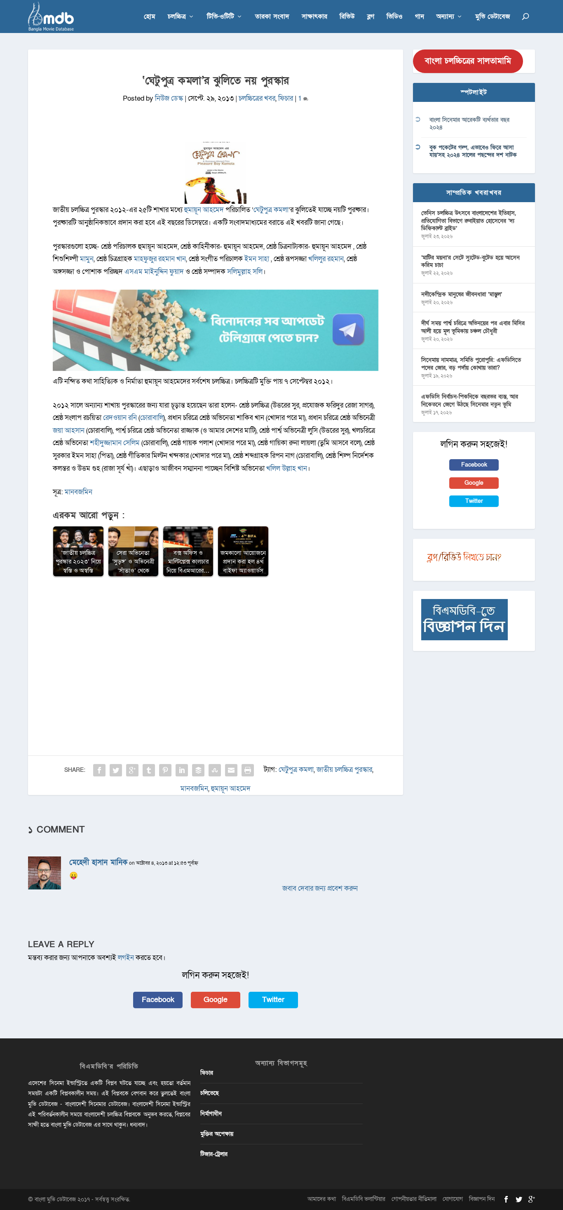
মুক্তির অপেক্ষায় (216, 1134)
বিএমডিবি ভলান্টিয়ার (363, 1199)
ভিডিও (395, 17)
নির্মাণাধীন (211, 1114)
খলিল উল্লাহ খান (286, 468)
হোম (149, 17)
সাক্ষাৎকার (314, 17)
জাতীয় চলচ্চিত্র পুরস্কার (344, 769)
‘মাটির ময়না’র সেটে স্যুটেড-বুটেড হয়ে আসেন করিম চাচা (470, 261)
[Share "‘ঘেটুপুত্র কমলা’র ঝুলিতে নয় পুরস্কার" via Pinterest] (165, 770)
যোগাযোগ (453, 1199)
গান (419, 17)
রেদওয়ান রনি (120, 417)
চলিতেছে (209, 1093)
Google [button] (216, 1000)
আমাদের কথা (321, 1199)
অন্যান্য (445, 17)
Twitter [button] (273, 1000)
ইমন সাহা (256, 259)
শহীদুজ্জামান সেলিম (115, 443)
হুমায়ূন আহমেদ (231, 788)
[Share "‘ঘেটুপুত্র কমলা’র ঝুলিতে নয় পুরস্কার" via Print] (247, 770)
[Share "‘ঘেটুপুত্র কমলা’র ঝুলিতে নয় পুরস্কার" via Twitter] (116, 770)
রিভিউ (347, 17)
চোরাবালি (152, 417)
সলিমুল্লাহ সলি (245, 271)
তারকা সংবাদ (272, 17)
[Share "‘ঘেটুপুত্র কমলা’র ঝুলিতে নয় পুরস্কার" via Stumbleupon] (214, 770)
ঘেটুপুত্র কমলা (271, 210)
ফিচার (285, 98)
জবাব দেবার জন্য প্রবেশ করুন (320, 888)
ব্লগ (370, 17)
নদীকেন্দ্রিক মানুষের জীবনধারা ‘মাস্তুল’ (461, 294)
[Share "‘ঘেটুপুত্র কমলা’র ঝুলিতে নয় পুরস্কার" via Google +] (132, 770)
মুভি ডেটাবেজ (492, 17)
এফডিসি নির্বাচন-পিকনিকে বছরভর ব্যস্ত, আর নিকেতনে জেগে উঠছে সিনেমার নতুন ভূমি (469, 400)
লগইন (126, 957)
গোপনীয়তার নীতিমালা (414, 1199)
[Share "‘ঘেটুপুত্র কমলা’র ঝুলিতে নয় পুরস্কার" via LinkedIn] (182, 770)
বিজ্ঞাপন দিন (482, 1199)
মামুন (87, 259)
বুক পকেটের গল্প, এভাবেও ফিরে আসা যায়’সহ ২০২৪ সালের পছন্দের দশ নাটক (473, 151)
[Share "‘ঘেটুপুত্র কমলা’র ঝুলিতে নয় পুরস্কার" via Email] (231, 770)
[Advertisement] (215, 643)
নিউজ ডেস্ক (169, 98)
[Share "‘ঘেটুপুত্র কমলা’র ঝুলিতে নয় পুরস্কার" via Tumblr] (149, 770)
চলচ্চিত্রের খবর (257, 98)
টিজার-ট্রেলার (214, 1154)
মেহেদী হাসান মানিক (98, 862)
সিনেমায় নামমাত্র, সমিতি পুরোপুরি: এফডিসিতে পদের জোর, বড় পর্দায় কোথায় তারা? (471, 363)
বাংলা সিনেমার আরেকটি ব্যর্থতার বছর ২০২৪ (469, 123)
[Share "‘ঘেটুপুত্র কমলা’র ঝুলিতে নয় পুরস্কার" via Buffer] (198, 770)
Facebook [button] (158, 1000)
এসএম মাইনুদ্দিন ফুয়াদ (154, 271)
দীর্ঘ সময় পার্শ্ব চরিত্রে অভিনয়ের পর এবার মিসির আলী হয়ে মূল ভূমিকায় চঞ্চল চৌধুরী (473, 327)
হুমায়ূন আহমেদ (204, 210)
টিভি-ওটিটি (220, 17)
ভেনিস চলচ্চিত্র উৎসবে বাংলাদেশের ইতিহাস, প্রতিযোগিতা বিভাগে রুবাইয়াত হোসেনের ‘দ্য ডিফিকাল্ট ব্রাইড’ (468, 220)
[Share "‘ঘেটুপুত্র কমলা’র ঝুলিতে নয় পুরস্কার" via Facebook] (99, 770)
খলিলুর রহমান (326, 259)
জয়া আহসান (68, 430)
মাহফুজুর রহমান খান (160, 259)
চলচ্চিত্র (177, 17)
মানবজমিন (78, 492)
